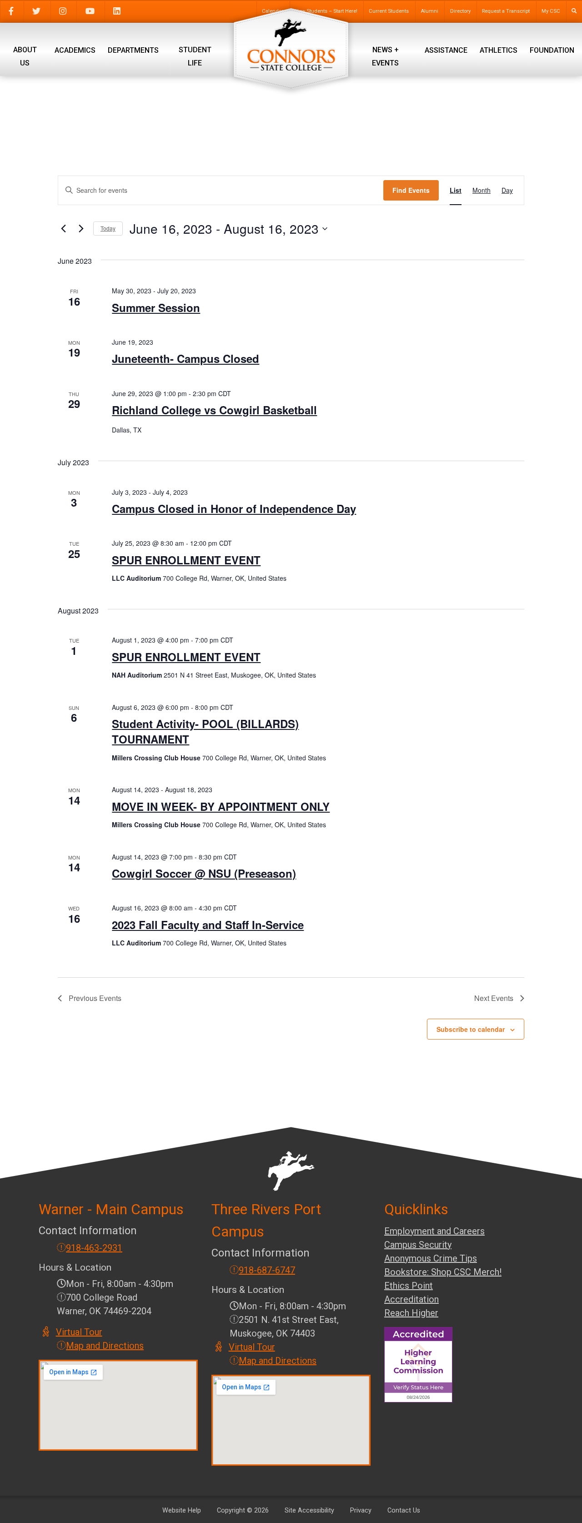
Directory (460, 11)
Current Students (389, 11)
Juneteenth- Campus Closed (185, 358)
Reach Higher (411, 1312)
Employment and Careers (434, 1231)
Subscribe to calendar (470, 1029)
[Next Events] (80, 228)
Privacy (360, 1510)
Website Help (181, 1510)
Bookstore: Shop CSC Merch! (443, 1272)
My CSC (551, 11)
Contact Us (403, 1510)
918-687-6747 (267, 1270)
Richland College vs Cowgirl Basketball (214, 409)
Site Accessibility (309, 1510)
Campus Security (418, 1244)
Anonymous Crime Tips (430, 1258)
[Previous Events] (63, 228)
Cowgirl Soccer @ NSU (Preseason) (204, 873)
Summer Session (156, 307)
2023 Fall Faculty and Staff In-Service (208, 924)
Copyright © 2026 (243, 1510)
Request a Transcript (506, 11)
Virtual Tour (79, 1332)
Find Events (411, 190)
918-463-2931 (94, 1247)
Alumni (429, 11)
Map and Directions (105, 1345)
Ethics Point (408, 1285)
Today (107, 228)
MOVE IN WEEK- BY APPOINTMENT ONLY (221, 806)
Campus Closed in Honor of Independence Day (234, 508)
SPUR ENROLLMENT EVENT (186, 560)
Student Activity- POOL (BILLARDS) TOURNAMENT (205, 731)
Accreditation (411, 1299)
